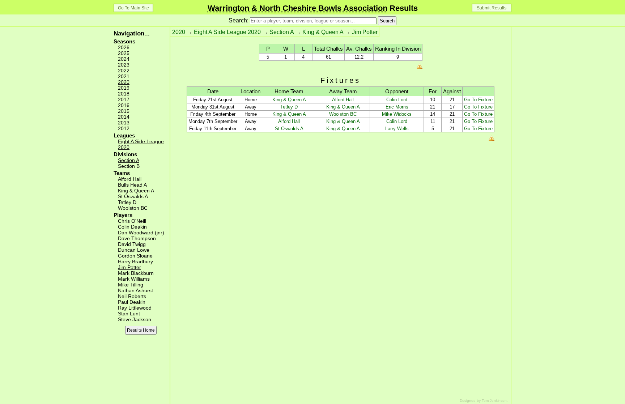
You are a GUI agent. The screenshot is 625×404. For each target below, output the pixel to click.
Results (313, 8)
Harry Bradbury (135, 261)
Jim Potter (129, 267)
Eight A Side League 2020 (227, 32)
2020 (123, 82)
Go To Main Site (133, 7)
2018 (123, 94)
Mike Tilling (130, 285)
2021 (123, 76)
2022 (123, 70)
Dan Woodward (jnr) (141, 232)
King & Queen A (136, 191)
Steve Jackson (134, 319)
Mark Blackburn (136, 273)
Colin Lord (396, 99)
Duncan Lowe (133, 250)
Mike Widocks (397, 114)
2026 (123, 47)
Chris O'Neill (132, 221)
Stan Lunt (129, 313)
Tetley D (127, 202)
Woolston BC (133, 208)
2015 (123, 111)
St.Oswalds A (133, 196)
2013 (123, 123)
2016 (123, 105)
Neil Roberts (132, 296)
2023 (123, 65)
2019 (123, 88)
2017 (123, 99)
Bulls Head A (132, 185)
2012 (123, 128)
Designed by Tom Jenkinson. (484, 401)
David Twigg (132, 244)
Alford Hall (129, 179)
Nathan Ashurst (135, 290)
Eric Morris (397, 107)
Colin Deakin (132, 227)
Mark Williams (134, 279)
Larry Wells (397, 128)
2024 (123, 59)
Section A (128, 160)
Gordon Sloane (135, 256)
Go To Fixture (478, 99)
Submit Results (491, 7)
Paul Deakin (131, 302)
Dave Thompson (137, 238)
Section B (129, 166)
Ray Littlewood (135, 308)
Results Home (141, 330)
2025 (123, 53)
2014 (123, 117)
